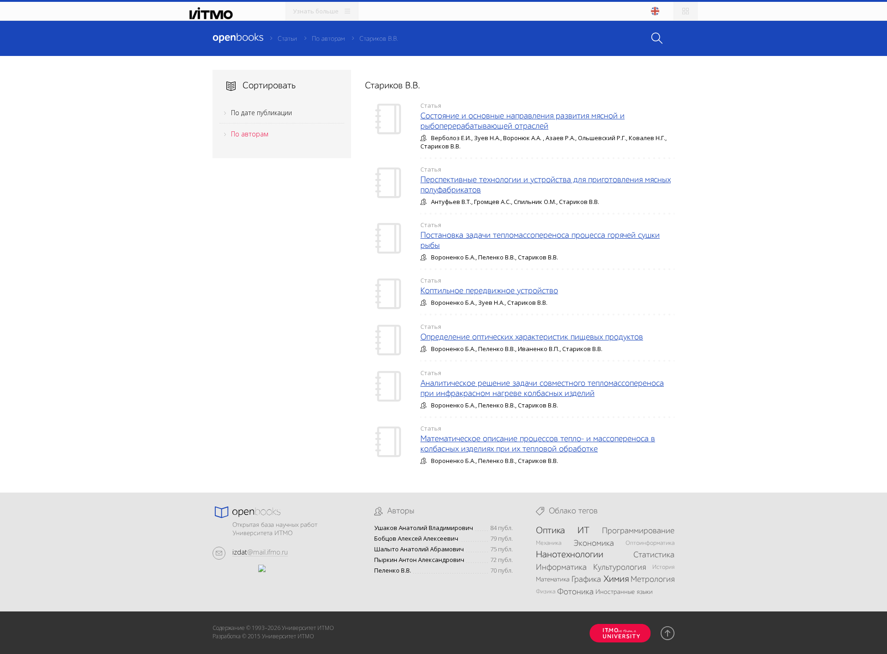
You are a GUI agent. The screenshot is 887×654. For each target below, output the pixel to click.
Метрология (652, 579)
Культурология (619, 567)
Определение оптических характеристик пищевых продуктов (531, 337)
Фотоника (575, 592)
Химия (616, 579)
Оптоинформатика (650, 543)
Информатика (561, 567)
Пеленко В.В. (392, 571)
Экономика (593, 543)
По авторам (328, 39)
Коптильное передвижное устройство (489, 291)
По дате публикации (261, 112)
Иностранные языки (624, 592)
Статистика (653, 555)
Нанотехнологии (569, 555)
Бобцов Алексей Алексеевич (416, 539)
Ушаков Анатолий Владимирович (423, 528)
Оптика (550, 531)
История (663, 567)
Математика (553, 579)
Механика (548, 543)
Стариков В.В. (378, 39)
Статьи (287, 39)
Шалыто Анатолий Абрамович (419, 549)
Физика (545, 592)
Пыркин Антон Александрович (419, 560)
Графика (586, 579)
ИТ (583, 531)
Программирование (638, 531)
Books (238, 37)
